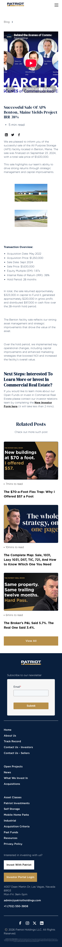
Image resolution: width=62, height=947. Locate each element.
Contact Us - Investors (18, 747)
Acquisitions (12, 783)
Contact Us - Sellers (17, 753)
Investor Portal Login (20, 877)
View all (31, 640)
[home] (15, 4)
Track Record (12, 741)
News (7, 772)
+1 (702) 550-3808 (16, 906)
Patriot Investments (17, 803)
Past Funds (11, 832)
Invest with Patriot (19, 864)
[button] (56, 5)
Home (7, 729)
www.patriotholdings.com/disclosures (43, 941)
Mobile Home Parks (16, 814)
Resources (10, 838)
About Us (10, 735)
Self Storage (12, 808)
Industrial (10, 820)
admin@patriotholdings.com (22, 900)
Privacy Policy (13, 843)
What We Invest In (16, 778)
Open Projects (13, 766)
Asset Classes (12, 797)
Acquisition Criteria (16, 826)
